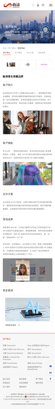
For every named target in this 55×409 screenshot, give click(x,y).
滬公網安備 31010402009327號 (38, 397)
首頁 (4, 48)
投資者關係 (23, 383)
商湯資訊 (6, 383)
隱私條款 (21, 394)
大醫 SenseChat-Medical (13, 353)
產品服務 (22, 379)
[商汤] (9, 5)
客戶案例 (12, 48)
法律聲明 (13, 394)
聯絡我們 (22, 387)
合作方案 (30, 53)
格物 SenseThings (35, 363)
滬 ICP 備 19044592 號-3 (14, 397)
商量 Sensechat (9, 345)
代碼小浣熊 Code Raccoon (13, 349)
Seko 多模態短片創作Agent (38, 345)
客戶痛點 (18, 53)
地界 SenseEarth (34, 353)
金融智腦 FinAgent (10, 367)
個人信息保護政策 (31, 394)
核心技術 (6, 379)
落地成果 (41, 53)
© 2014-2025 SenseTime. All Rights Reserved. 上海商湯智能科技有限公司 (27, 400)
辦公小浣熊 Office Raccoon (38, 357)
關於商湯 (39, 383)
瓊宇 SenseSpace (35, 349)
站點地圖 (41, 394)
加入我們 (6, 387)
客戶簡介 (6, 53)
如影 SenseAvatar (10, 363)
